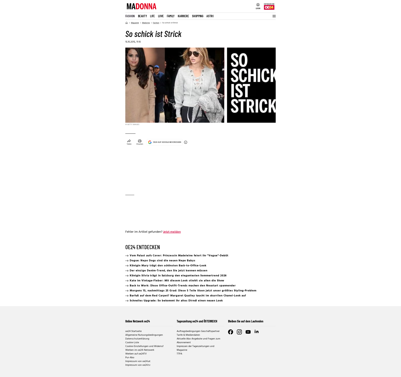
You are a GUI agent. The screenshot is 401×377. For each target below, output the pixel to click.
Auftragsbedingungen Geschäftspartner (198, 331)
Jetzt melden (172, 232)
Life (152, 16)
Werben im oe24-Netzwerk (139, 350)
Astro (210, 16)
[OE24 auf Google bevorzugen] (185, 142)
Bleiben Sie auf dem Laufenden (245, 321)
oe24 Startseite (133, 331)
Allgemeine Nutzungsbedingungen (144, 335)
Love (161, 16)
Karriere (183, 16)
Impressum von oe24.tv (137, 365)
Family (170, 16)
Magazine (135, 23)
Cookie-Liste (132, 343)
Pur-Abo (129, 358)
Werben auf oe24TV (136, 354)
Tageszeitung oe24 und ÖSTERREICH (197, 321)
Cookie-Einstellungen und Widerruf (144, 346)
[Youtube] (248, 331)
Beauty (142, 16)
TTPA (179, 354)
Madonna (146, 23)
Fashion (130, 16)
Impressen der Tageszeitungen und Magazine (195, 348)
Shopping (197, 16)
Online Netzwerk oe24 (137, 321)
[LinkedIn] (256, 331)
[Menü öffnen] (274, 16)
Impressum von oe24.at (137, 361)
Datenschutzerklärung (137, 339)
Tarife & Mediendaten (188, 335)
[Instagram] (239, 331)
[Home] (126, 23)
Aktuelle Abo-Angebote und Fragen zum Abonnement (198, 341)
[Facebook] (230, 331)
